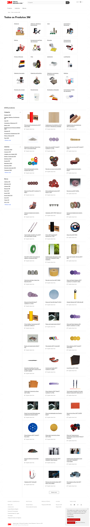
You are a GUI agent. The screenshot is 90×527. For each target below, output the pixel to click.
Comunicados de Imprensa (31, 506)
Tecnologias (10, 515)
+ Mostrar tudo (7, 140)
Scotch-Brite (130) (8, 195)
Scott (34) (6, 197)
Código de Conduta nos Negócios (14, 517)
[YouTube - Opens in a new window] (74, 505)
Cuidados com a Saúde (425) (10, 154)
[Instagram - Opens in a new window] (81, 505)
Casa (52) (6, 120)
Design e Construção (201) (10, 156)
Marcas (24, 8)
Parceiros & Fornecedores (13, 511)
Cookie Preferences (32, 523)
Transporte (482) (8, 170)
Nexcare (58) (7, 188)
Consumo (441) (7, 152)
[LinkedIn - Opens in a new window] (71, 505)
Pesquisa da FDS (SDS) (46, 504)
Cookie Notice (70, 516)
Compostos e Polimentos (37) (10, 123)
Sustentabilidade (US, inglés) (13, 513)
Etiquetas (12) (7, 131)
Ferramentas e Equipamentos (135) (12, 133)
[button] (80, 522)
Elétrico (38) (7, 125)
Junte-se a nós (11, 506)
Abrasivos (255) (7, 115)
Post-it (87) (6, 191)
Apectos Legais (15, 523)
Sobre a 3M (10, 504)
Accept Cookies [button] (71, 522)
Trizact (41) (6, 200)
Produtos (9, 8)
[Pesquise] (68, 2)
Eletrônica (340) (7, 158)
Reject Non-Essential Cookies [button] (73, 519)
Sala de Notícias (29, 504)
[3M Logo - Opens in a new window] (15, 2)
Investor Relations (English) (13, 509)
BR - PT (78, 2)
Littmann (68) (7, 186)
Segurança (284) (8, 165)
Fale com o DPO (39, 523)
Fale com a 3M (59, 504)
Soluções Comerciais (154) (10, 168)
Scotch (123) (7, 193)
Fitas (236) (6, 138)
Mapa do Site (58, 506)
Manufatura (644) (8, 163)
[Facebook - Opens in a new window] (78, 505)
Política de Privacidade (23, 523)
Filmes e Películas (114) (9, 135)
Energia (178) (7, 161)
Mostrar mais (54, 492)
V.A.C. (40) (6, 202)
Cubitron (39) (7, 181)
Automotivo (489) (8, 149)
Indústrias (17, 8)
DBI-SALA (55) (7, 184)
